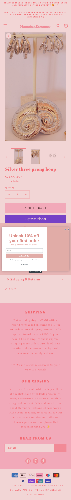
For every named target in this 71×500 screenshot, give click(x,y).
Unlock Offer (24, 256)
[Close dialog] (67, 229)
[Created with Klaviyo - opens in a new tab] (35, 272)
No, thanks (24, 265)
